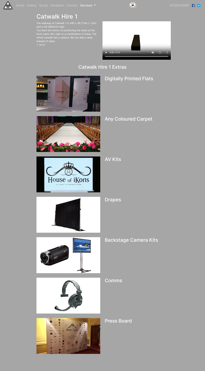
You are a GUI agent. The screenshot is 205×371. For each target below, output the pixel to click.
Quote (43, 5)
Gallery (32, 5)
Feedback (57, 5)
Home (21, 5)
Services (86, 5)
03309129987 (180, 5)
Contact (72, 5)
